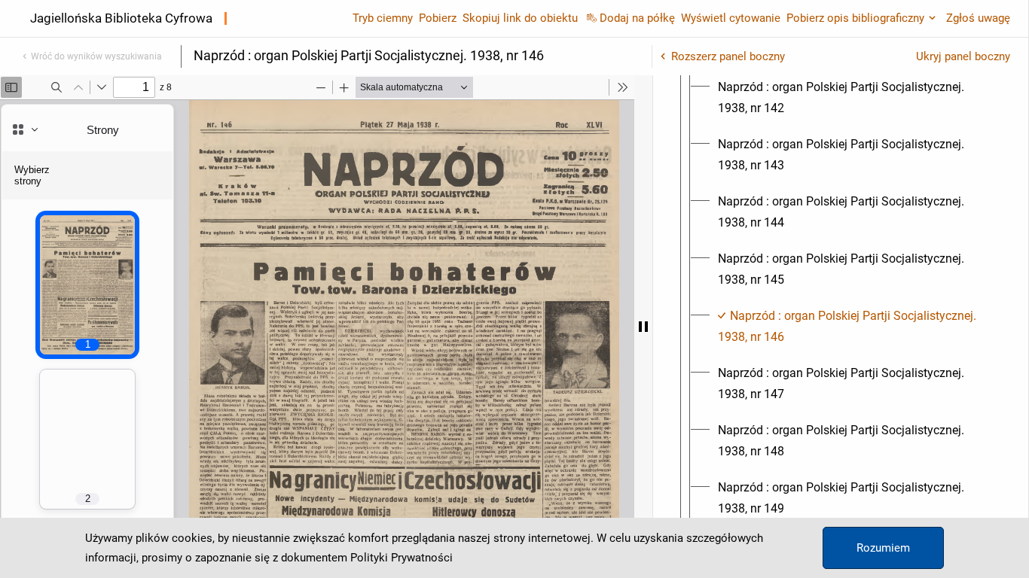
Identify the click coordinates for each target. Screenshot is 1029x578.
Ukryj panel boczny (963, 56)
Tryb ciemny (383, 18)
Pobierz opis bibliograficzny (855, 18)
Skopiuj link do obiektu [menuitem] (520, 18)
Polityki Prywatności (401, 557)
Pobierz (437, 18)
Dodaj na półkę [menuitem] (637, 18)
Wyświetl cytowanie (730, 18)
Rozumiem (883, 548)
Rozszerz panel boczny (728, 56)
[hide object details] (643, 326)
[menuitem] (854, 97)
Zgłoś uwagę (978, 18)
